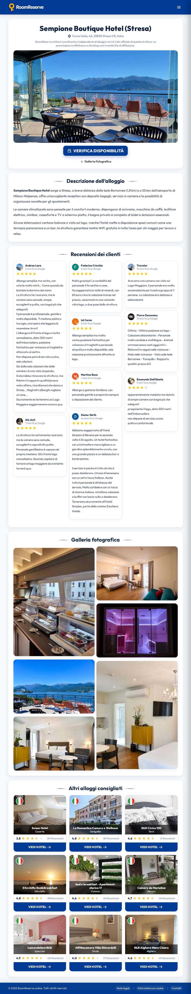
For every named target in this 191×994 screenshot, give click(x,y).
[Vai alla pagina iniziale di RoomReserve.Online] (26, 7)
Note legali (123, 988)
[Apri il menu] (179, 7)
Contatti (176, 988)
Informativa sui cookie (150, 988)
